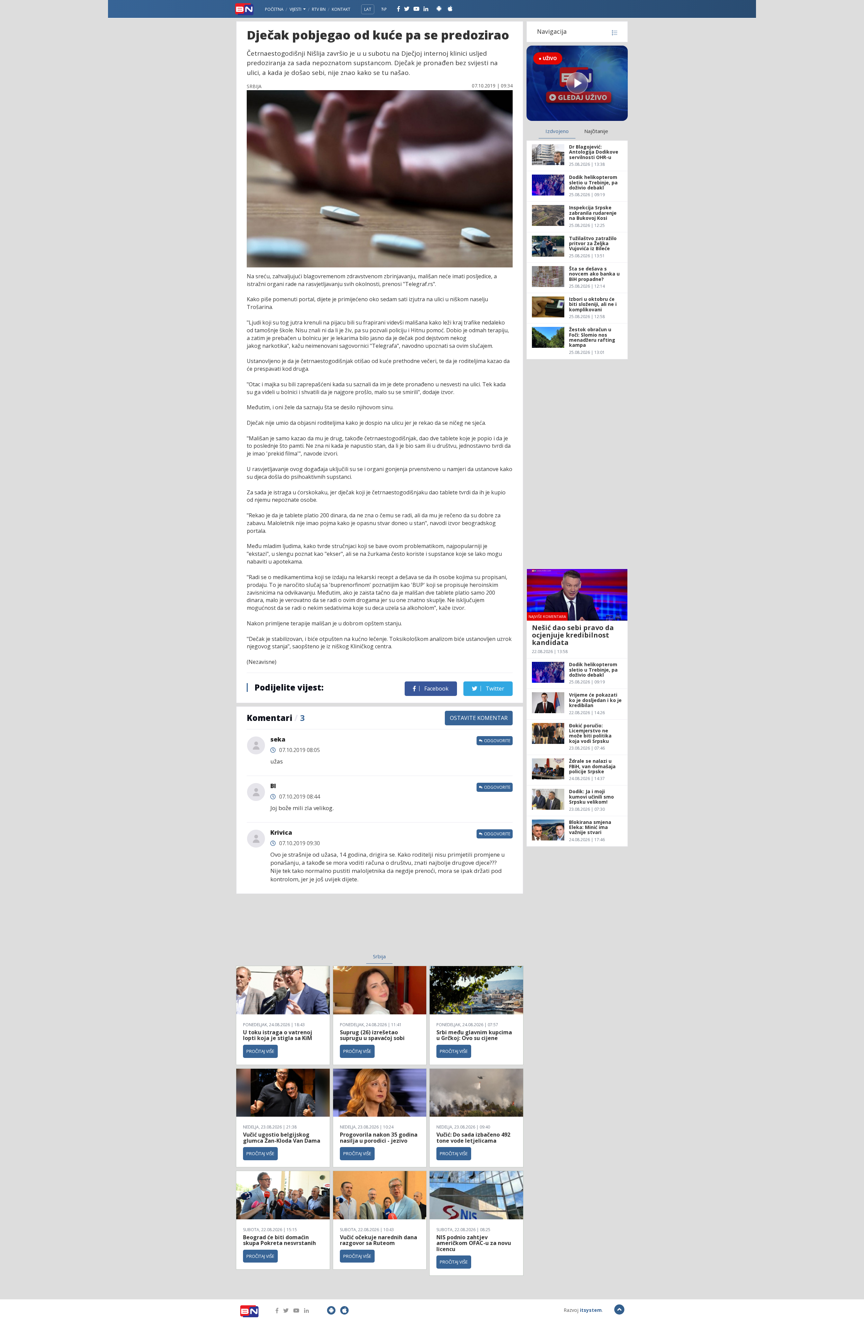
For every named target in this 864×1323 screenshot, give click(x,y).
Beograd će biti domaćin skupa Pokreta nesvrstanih (279, 1240)
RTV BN (319, 9)
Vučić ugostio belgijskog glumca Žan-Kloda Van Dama (281, 1137)
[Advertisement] (324, 927)
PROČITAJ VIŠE (260, 1051)
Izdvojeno (557, 131)
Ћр (384, 9)
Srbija (379, 956)
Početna (274, 9)
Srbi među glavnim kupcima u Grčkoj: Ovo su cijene (474, 1035)
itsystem (591, 1310)
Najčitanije (596, 131)
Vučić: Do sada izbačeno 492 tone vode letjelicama (473, 1137)
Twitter (494, 688)
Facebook (436, 688)
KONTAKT (341, 9)
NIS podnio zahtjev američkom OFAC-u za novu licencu (473, 1243)
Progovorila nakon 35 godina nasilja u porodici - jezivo (378, 1137)
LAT (367, 9)
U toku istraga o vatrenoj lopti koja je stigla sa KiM (277, 1035)
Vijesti (296, 9)
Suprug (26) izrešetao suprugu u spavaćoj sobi (372, 1035)
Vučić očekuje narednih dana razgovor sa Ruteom (378, 1240)
